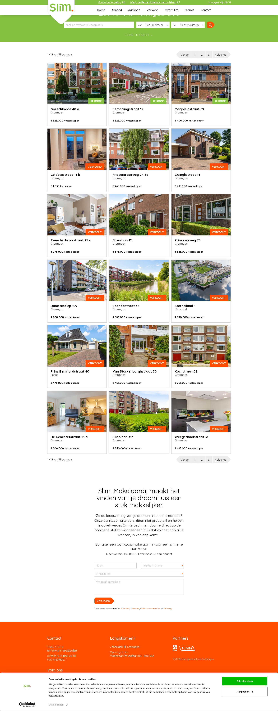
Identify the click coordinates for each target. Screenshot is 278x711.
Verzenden (103, 601)
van (140, 24)
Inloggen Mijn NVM (219, 2)
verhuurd (95, 166)
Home (101, 10)
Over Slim (171, 10)
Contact (206, 10)
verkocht (157, 166)
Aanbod (116, 10)
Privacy (167, 608)
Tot (174, 24)
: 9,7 (155, 2)
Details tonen (56, 704)
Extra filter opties (137, 34)
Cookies (125, 608)
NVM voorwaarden (150, 608)
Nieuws (189, 10)
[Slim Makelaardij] (61, 12)
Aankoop (134, 10)
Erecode (135, 608)
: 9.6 (111, 2)
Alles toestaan (245, 681)
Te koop (96, 101)
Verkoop (152, 10)
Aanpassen (243, 691)
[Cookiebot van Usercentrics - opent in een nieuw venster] (27, 704)
